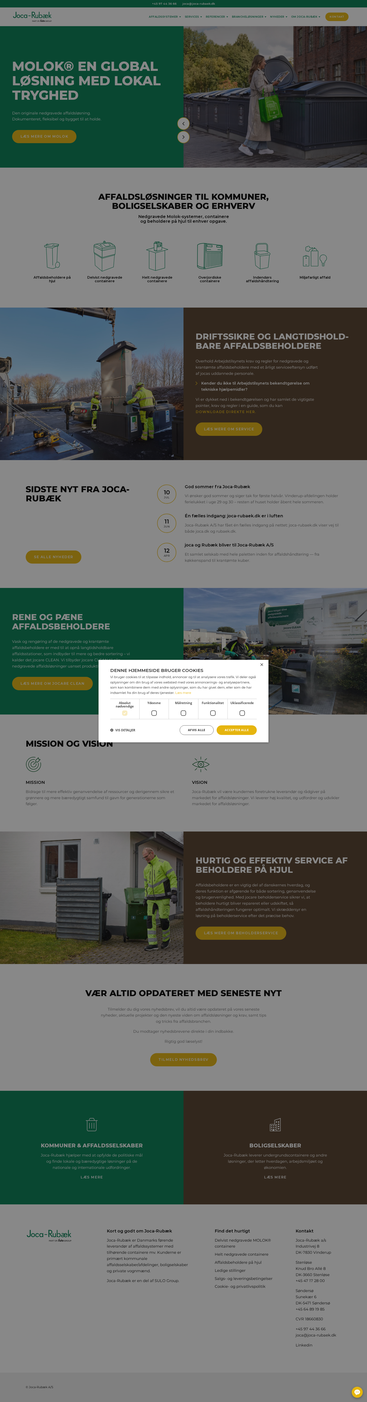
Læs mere (183, 693)
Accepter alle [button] (237, 730)
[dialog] (183, 701)
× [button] (261, 664)
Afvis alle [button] (196, 730)
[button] (122, 730)
